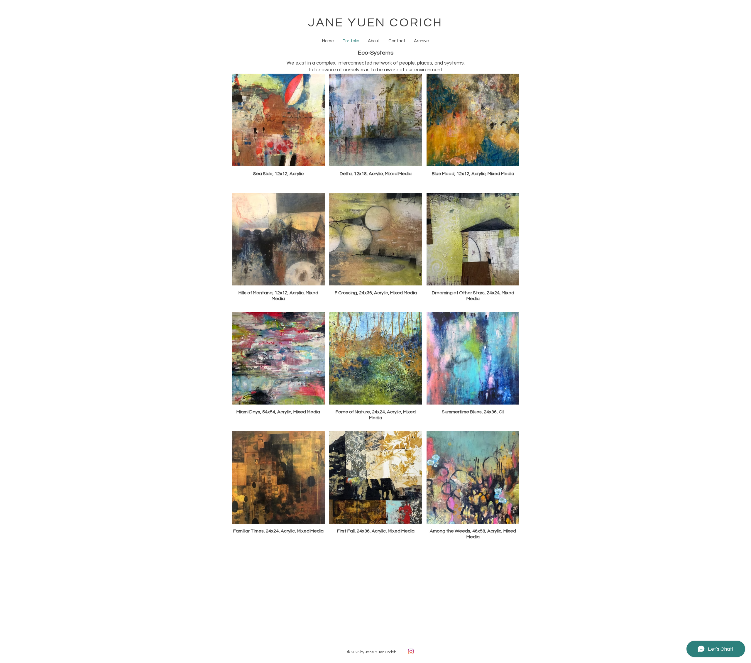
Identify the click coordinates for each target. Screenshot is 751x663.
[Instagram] (411, 651)
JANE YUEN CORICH (375, 22)
